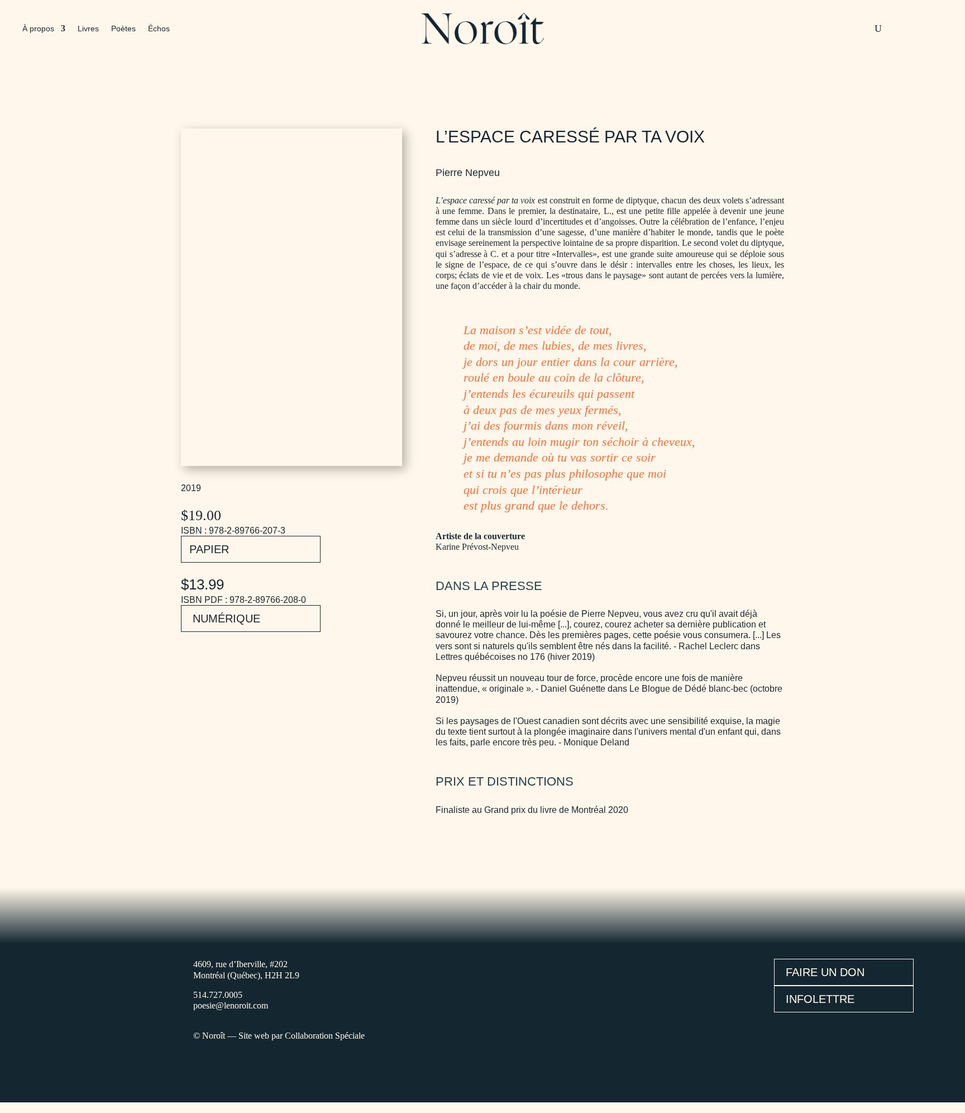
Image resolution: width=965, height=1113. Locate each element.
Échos (159, 29)
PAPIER (209, 549)
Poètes (123, 29)
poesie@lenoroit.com (230, 1005)
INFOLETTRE (820, 999)
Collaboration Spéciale (325, 1035)
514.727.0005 (217, 995)
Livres (88, 29)
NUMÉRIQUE (226, 618)
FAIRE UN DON (825, 972)
